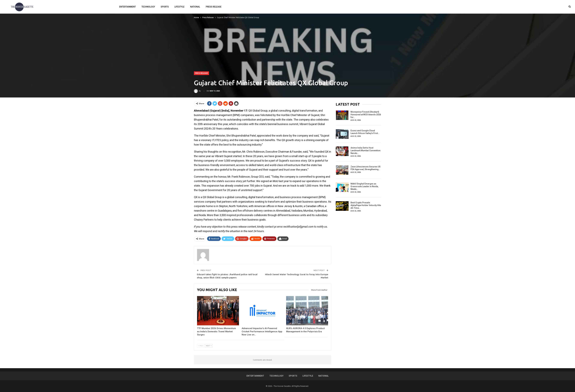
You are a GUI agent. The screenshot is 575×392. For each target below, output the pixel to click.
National (195, 7)
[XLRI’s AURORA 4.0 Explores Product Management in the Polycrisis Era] (307, 310)
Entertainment (127, 7)
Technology (148, 7)
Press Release (213, 7)
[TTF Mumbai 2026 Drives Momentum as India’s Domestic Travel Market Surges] (218, 310)
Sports (165, 7)
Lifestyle (179, 7)
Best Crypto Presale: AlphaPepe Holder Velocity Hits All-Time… (366, 205)
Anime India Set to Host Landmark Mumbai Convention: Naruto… (366, 150)
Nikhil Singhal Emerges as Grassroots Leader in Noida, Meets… (364, 186)
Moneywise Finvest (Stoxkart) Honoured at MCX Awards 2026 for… (366, 114)
